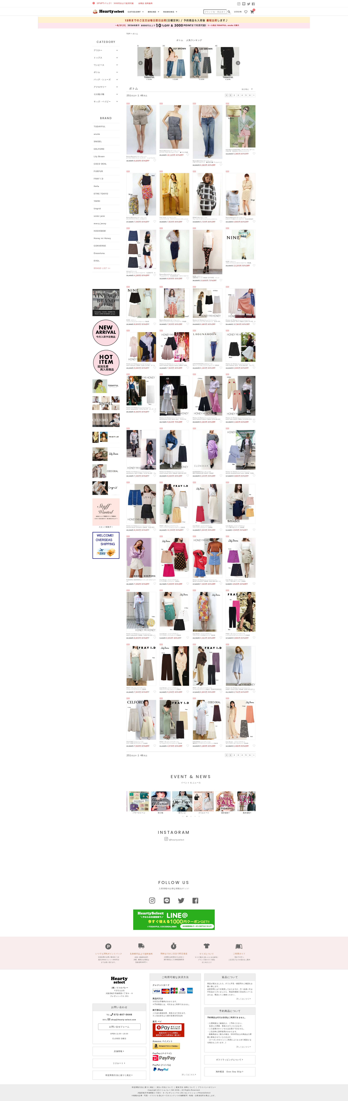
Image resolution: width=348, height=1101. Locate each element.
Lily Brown (99, 156)
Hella (96, 186)
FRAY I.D (98, 179)
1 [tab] (182, 816)
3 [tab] (191, 816)
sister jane (99, 216)
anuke (97, 134)
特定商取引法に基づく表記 (143, 1087)
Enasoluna (99, 253)
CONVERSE (100, 246)
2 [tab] (187, 816)
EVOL (97, 261)
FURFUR (98, 171)
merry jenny (100, 223)
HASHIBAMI (100, 231)
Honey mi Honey (102, 238)
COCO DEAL (100, 164)
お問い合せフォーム (119, 1027)
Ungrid (97, 208)
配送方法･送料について (185, 1087)
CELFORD (99, 149)
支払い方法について (165, 1087)
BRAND (152, 12)
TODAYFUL (99, 126)
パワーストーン (136, 813)
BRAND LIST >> (102, 268)
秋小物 (158, 813)
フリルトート (201, 813)
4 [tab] (195, 816)
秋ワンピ (179, 813)
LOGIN (238, 11)
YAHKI (97, 201)
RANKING (169, 12)
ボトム (135, 34)
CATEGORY (134, 12)
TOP (128, 34)
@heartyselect (176, 840)
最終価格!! (223, 813)
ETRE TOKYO (101, 194)
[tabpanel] (136, 802)
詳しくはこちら (188, 1075)
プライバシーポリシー (207, 1087)
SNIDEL (98, 141)
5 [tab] (199, 816)
